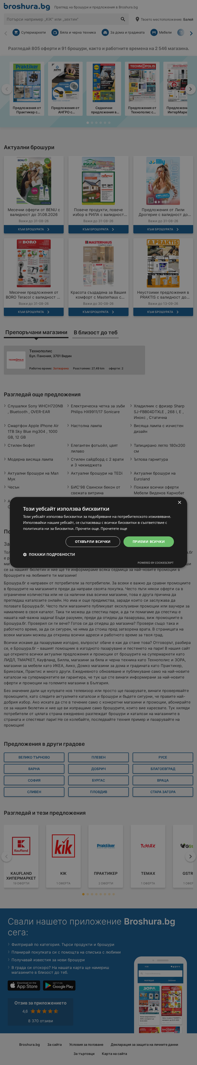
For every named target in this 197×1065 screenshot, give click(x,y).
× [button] (179, 502)
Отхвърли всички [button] (93, 541)
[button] (49, 554)
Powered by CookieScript (155, 563)
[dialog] (98, 532)
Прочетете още (114, 528)
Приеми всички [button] (149, 541)
